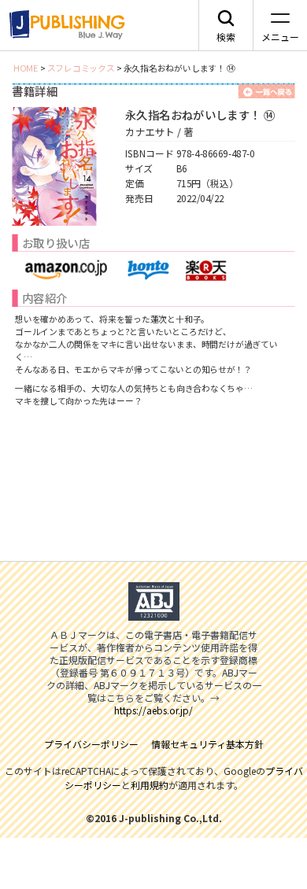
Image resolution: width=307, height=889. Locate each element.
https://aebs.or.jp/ (153, 710)
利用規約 (149, 784)
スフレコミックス (81, 67)
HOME (26, 67)
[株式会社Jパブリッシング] (64, 25)
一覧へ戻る (267, 91)
